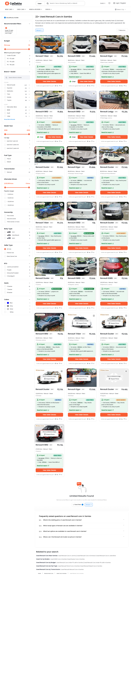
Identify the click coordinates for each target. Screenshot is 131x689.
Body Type (8, 229)
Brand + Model (9, 71)
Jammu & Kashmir (13, 267)
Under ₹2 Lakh (11, 55)
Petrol (9, 158)
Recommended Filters (12, 24)
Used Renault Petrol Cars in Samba (69, 566)
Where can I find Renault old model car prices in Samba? (60, 537)
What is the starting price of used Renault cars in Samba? (60, 520)
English (102, 3)
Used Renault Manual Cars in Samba (72, 569)
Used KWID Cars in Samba (59, 559)
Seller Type (8, 245)
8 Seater (9, 292)
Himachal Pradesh (13, 273)
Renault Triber (44, 56)
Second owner (11, 218)
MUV (13, 238)
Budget (7, 41)
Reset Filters (79, 504)
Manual (9, 172)
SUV (13, 232)
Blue (11, 303)
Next (63, 44)
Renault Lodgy (108, 112)
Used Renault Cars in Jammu (67, 555)
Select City (120, 9)
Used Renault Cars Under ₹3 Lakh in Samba (70, 562)
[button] (49, 72)
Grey (11, 306)
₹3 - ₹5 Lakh (10, 61)
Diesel (9, 162)
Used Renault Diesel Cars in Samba (91, 566)
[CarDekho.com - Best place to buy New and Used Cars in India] (13, 3)
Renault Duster (44, 167)
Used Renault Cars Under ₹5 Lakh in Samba (97, 562)
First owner (10, 215)
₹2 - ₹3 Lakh (10, 58)
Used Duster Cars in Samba (76, 559)
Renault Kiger (108, 56)
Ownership (8, 212)
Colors (6, 299)
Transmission (9, 169)
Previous (36, 44)
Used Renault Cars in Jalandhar (106, 555)
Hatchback (15, 235)
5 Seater (9, 286)
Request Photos (83, 323)
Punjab (9, 270)
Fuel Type (8, 155)
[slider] (5, 49)
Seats (6, 283)
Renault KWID (76, 56)
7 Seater (9, 289)
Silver (11, 309)
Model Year (8, 126)
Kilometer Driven (10, 179)
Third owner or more (13, 221)
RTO (5, 263)
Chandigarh (11, 276)
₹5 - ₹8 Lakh (10, 64)
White (11, 312)
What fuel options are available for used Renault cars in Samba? (63, 531)
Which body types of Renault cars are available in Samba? (60, 525)
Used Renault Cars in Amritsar (86, 555)
